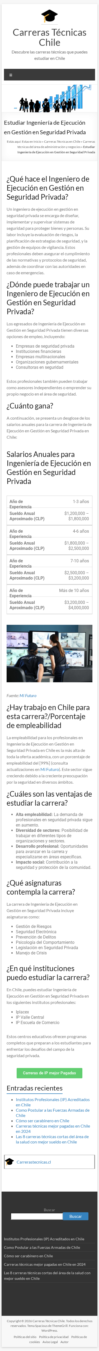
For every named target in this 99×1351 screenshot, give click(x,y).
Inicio (37, 141)
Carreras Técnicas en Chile (62, 141)
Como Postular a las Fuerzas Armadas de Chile (42, 1247)
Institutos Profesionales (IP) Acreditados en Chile (44, 1239)
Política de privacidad (54, 1337)
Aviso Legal (50, 1342)
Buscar (49, 1210)
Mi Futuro (28, 695)
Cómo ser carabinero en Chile (42, 1120)
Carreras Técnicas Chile (50, 37)
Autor (64, 1342)
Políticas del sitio (25, 1337)
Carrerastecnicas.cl (34, 1161)
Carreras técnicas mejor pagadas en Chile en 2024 (45, 1264)
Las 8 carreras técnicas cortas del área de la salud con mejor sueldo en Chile (52, 1139)
